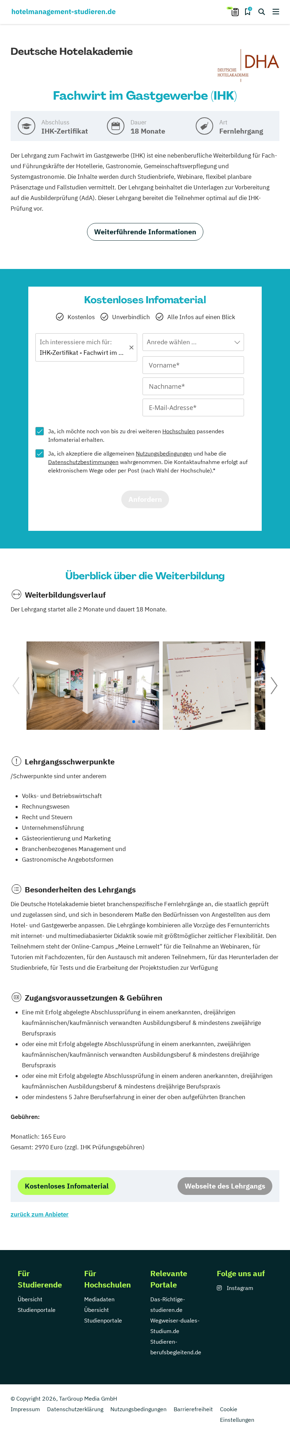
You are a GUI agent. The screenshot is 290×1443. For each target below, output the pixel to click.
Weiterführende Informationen (145, 231)
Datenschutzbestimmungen (83, 461)
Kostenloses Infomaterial (67, 1186)
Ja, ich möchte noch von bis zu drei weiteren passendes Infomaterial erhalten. (136, 435)
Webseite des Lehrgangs (225, 1186)
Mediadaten (99, 1299)
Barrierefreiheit (193, 1409)
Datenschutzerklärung (75, 1409)
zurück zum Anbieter (40, 1214)
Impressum (25, 1409)
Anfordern (145, 499)
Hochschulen (178, 431)
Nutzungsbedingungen (164, 453)
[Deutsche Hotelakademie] (248, 66)
